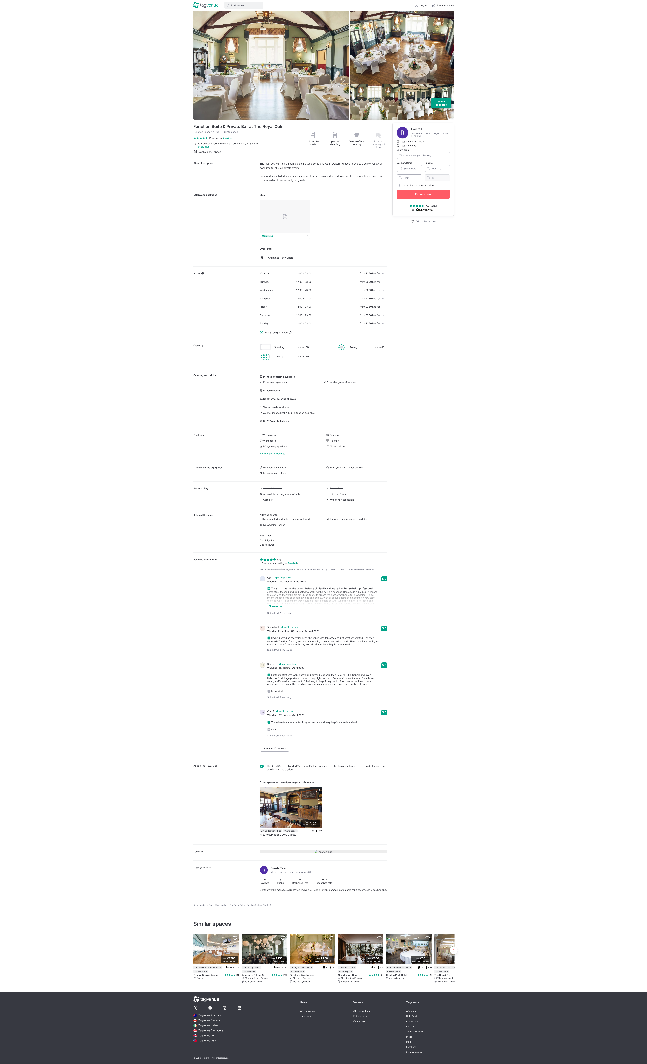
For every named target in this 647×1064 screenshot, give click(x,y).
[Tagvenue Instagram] (224, 1008)
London (202, 905)
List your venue (361, 1016)
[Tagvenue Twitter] (195, 1008)
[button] (243, 5)
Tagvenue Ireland (208, 1025)
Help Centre (412, 1016)
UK (194, 905)
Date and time (404, 162)
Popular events (414, 1052)
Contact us (412, 1021)
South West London (218, 905)
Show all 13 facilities (273, 453)
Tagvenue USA (207, 1040)
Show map (203, 146)
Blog (408, 1042)
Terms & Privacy (414, 1031)
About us (411, 1011)
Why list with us (361, 1011)
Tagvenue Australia (209, 1015)
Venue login (359, 1021)
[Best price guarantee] (290, 332)
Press (409, 1037)
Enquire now (423, 194)
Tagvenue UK (206, 1035)
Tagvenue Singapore (210, 1030)
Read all (227, 138)
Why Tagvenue (307, 1011)
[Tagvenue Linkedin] (239, 1008)
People (429, 162)
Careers (410, 1026)
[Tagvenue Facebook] (210, 1008)
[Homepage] (205, 5)
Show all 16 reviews (274, 748)
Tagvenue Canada (209, 1020)
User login (305, 1016)
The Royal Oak (209, 765)
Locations (411, 1047)
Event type (403, 149)
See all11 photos (441, 103)
